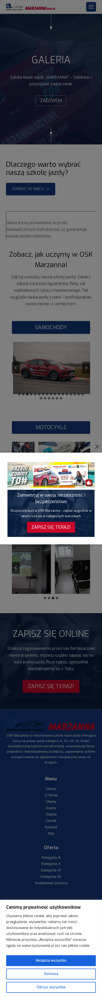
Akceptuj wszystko (51, 960)
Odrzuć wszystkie (51, 987)
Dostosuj (51, 974)
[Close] (97, 446)
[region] (51, 948)
